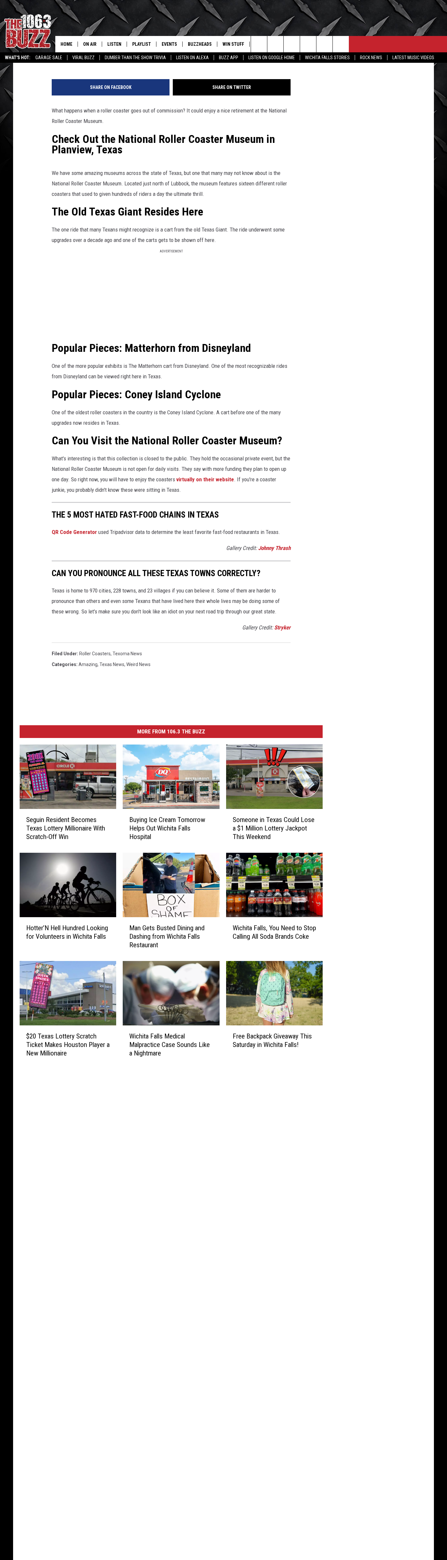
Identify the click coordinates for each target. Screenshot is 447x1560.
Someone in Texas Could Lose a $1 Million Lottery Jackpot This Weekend (273, 828)
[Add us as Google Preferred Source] (275, 44)
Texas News (111, 664)
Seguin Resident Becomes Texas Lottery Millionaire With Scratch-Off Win (65, 828)
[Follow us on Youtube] (324, 44)
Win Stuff (233, 44)
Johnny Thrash (274, 548)
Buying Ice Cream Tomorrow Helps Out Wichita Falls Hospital (167, 828)
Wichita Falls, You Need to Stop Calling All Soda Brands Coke (274, 932)
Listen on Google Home (271, 57)
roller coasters (95, 653)
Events (169, 44)
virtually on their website (205, 479)
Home (66, 44)
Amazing (88, 664)
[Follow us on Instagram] (308, 44)
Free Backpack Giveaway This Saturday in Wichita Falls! (272, 1040)
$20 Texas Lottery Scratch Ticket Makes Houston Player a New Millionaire (68, 1044)
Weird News (138, 664)
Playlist (141, 44)
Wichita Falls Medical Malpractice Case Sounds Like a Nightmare (169, 1044)
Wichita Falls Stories (327, 57)
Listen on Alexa (192, 57)
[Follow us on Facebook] (292, 44)
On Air (90, 44)
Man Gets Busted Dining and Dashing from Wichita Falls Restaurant (167, 936)
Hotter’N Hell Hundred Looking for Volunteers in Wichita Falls (67, 932)
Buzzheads (200, 44)
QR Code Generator (74, 532)
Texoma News (127, 653)
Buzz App (228, 57)
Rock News (371, 57)
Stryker (282, 627)
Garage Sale (48, 57)
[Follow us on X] (341, 44)
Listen (114, 44)
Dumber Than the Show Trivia (135, 57)
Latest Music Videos (413, 57)
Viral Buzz (83, 57)
